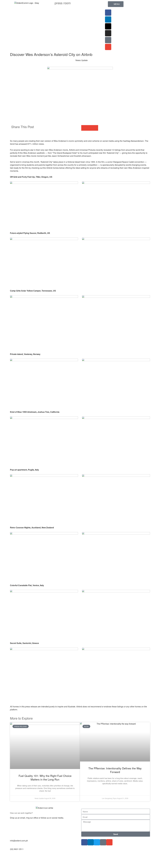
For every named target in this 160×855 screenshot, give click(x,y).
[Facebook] (108, 12)
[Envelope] (108, 47)
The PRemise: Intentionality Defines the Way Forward (115, 770)
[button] (84, 128)
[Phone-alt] (108, 40)
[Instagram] (108, 33)
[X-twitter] (108, 26)
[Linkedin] (108, 19)
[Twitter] (97, 842)
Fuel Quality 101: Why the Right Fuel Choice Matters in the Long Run (45, 777)
